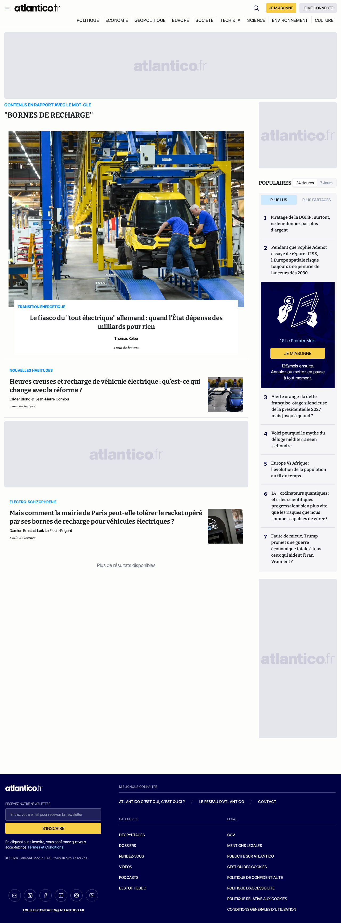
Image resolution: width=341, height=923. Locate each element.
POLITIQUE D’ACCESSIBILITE (251, 888)
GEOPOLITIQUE (150, 20)
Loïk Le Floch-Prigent (54, 530)
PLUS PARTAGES (316, 199)
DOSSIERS (127, 845)
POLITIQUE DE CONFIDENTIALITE (255, 877)
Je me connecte (318, 8)
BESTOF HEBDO (132, 888)
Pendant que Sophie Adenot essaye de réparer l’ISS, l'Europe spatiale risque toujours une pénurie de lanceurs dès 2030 (299, 260)
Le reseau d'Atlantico (221, 801)
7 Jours (326, 182)
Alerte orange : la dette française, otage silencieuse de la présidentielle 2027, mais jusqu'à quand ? (299, 406)
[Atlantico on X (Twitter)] (30, 895)
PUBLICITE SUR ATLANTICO (250, 856)
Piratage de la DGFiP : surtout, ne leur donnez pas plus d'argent (300, 224)
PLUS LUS (278, 199)
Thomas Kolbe (126, 338)
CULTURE (324, 20)
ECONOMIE (116, 20)
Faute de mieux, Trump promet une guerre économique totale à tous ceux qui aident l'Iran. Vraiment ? (296, 548)
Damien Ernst (21, 530)
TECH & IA (230, 20)
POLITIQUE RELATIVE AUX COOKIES (257, 898)
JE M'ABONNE (281, 8)
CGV (231, 835)
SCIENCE (256, 20)
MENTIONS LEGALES (244, 845)
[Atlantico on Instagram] (76, 895)
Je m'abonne (297, 353)
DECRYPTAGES (132, 835)
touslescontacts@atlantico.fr (53, 910)
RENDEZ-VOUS (131, 856)
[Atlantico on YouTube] (92, 895)
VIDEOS (125, 866)
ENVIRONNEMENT (290, 20)
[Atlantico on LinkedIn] (61, 895)
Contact (267, 801)
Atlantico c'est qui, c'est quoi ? (152, 801)
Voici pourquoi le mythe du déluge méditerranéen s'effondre (298, 439)
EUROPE (180, 20)
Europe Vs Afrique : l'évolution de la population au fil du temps (298, 469)
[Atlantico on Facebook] (45, 895)
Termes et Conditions (45, 847)
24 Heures (305, 182)
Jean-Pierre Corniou (52, 399)
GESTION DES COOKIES (247, 866)
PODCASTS (128, 877)
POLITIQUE (88, 20)
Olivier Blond (20, 399)
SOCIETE (204, 20)
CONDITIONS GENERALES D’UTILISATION (261, 909)
